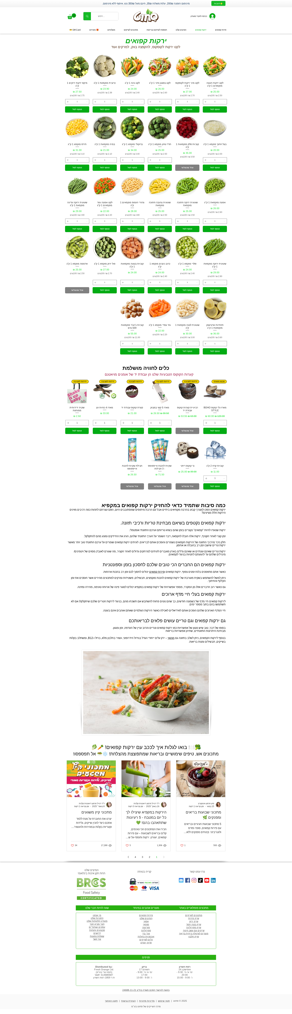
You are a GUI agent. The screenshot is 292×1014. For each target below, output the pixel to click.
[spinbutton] (215, 101)
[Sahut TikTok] (200, 880)
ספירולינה (146, 930)
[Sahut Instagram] (194, 880)
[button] (71, 16)
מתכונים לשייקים (193, 915)
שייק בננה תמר (193, 924)
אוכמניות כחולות (146, 936)
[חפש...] (87, 16)
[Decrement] (224, 101)
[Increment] (205, 101)
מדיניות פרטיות (147, 1000)
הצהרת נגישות (128, 1000)
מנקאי (171, 638)
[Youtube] (206, 880)
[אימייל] (181, 880)
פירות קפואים (156, 571)
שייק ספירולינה (193, 927)
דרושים (97, 933)
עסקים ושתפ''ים (97, 927)
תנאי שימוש (164, 1000)
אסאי (146, 921)
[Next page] (128, 857)
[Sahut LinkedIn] (213, 880)
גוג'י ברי (146, 933)
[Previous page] (164, 857)
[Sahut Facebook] (187, 880)
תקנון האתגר (111, 1000)
